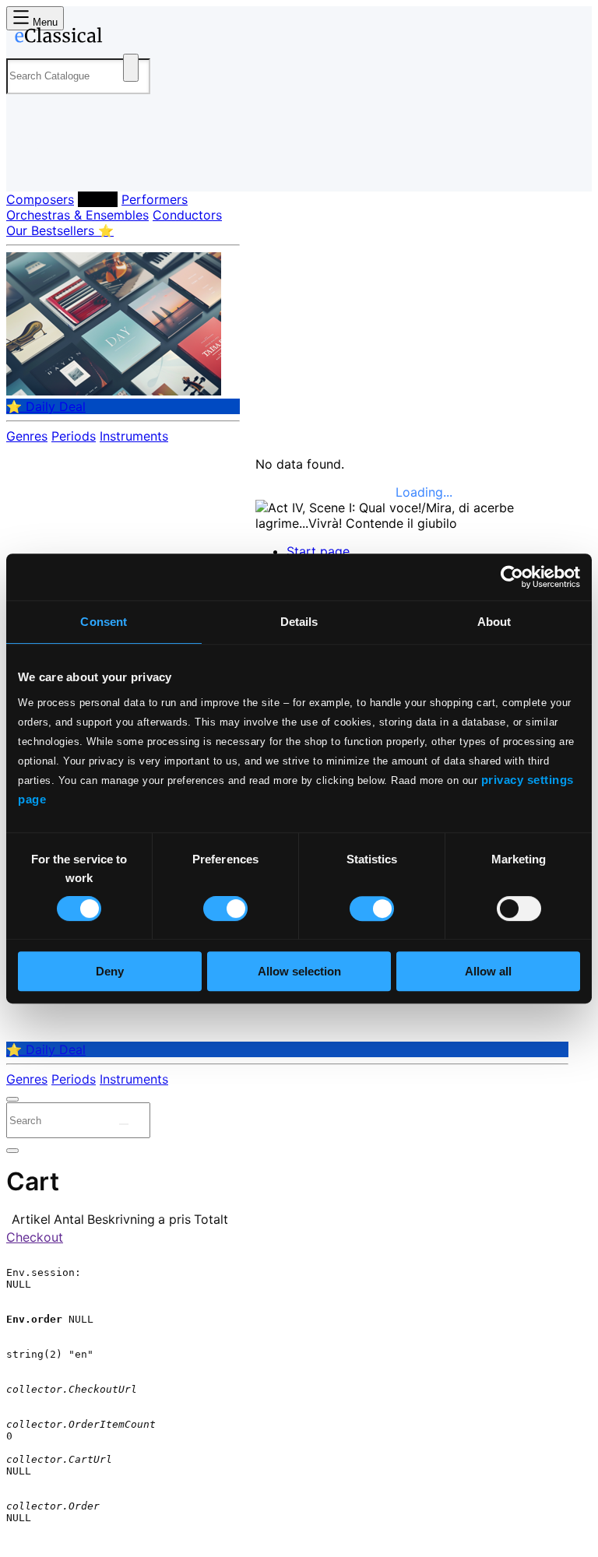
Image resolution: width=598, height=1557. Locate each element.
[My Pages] (27, 167)
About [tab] (494, 621)
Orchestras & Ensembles (77, 215)
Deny (110, 971)
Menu (44, 22)
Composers (40, 199)
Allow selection (299, 971)
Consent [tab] (103, 621)
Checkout (34, 1237)
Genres (26, 436)
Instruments (134, 436)
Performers (154, 199)
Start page (318, 551)
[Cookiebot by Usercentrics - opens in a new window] (512, 577)
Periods (73, 436)
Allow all (488, 971)
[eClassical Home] (127, 38)
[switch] (225, 908)
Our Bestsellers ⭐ (60, 230)
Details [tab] (299, 621)
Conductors (187, 215)
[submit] (123, 1124)
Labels (98, 199)
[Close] (12, 1099)
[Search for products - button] (131, 68)
